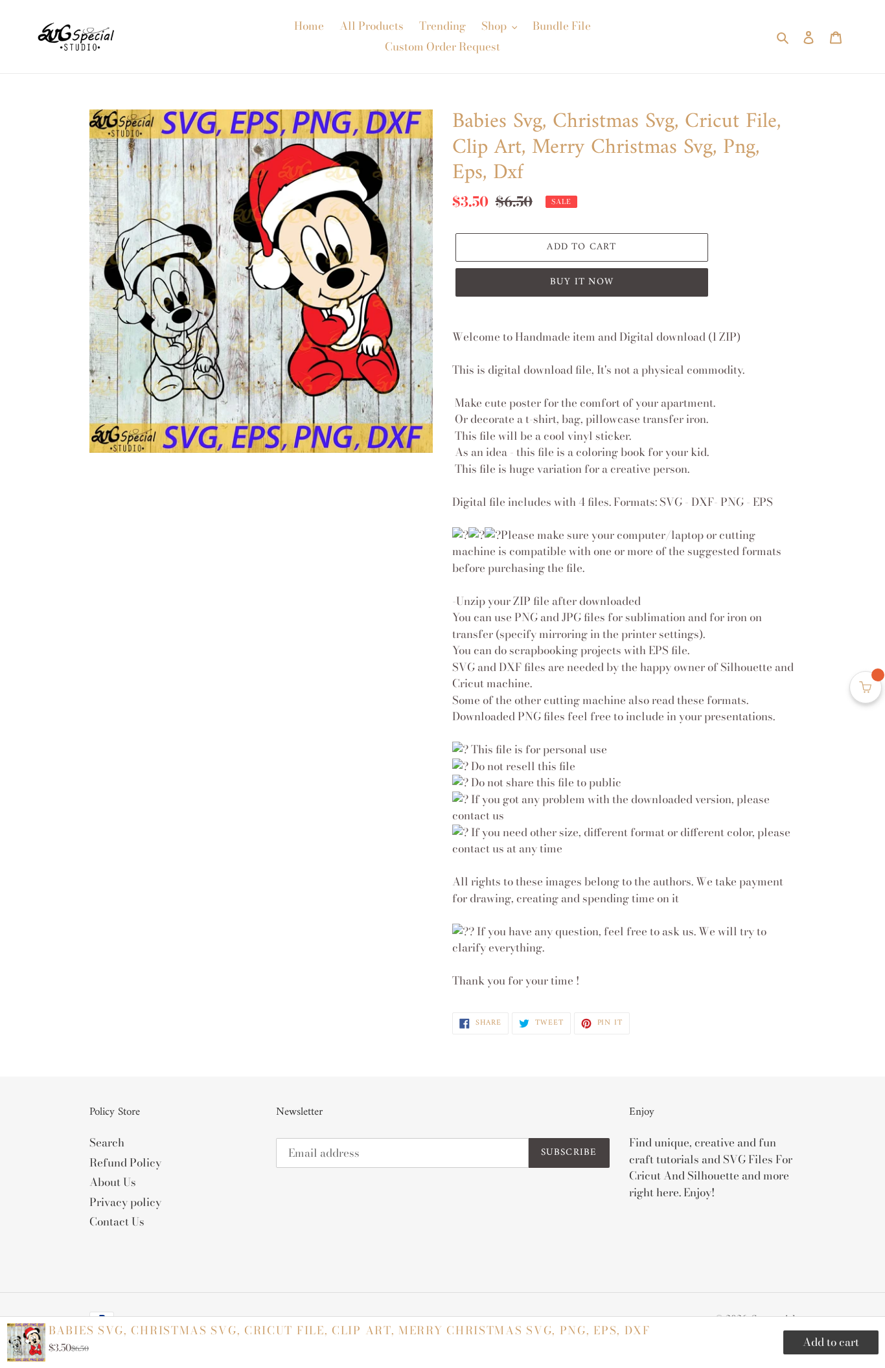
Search (106, 1142)
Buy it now (582, 282)
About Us (112, 1182)
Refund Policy (125, 1162)
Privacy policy (125, 1202)
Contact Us (116, 1221)
